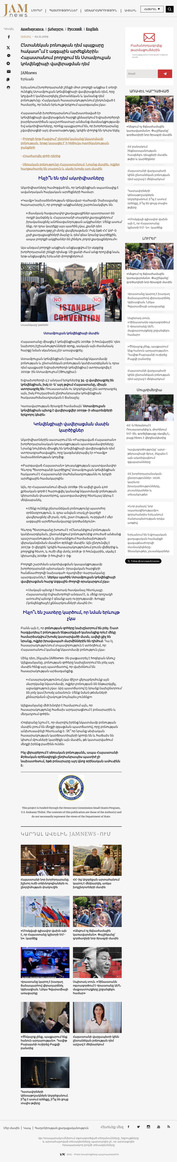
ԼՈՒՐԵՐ (36, 10)
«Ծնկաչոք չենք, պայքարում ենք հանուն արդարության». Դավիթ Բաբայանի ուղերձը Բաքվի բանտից (44, 1042)
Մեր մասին (11, 1128)
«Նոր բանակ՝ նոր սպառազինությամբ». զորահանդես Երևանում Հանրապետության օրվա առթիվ (146, 514)
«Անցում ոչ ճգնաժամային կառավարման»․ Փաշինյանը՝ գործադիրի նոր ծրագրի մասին (95, 934)
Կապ (27, 1128)
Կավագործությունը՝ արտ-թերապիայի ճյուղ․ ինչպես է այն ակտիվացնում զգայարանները (148, 456)
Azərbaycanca (32, 29)
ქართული (56, 29)
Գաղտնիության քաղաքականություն (61, 1128)
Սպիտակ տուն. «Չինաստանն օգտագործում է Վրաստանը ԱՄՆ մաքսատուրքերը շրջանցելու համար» (97, 987)
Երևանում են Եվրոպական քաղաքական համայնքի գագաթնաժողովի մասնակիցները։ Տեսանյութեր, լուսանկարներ (148, 543)
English (92, 29)
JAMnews (29, 73)
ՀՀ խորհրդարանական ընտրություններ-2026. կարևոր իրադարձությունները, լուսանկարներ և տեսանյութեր (145, 484)
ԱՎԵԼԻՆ (130, 10)
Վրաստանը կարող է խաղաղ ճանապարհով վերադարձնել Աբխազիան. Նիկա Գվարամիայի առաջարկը (44, 987)
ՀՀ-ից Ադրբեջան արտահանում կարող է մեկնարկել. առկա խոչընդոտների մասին (96, 883)
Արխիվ (27, 36)
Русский (75, 29)
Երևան (27, 79)
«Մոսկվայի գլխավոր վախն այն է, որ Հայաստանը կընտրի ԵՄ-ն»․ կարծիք (44, 934)
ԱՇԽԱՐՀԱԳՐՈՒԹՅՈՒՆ (101, 10)
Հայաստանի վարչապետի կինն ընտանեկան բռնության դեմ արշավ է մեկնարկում (96, 1040)
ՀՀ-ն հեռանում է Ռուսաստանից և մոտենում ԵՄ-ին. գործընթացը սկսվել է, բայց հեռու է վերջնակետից (148, 431)
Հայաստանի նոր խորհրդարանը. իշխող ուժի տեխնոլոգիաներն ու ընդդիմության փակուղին (45, 883)
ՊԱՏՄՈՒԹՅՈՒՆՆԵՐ (63, 10)
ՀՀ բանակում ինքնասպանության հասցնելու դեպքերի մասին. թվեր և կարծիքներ (148, 153)
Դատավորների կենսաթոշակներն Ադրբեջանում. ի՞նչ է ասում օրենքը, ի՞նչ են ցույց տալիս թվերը (44, 1097)
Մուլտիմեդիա (149, 390)
